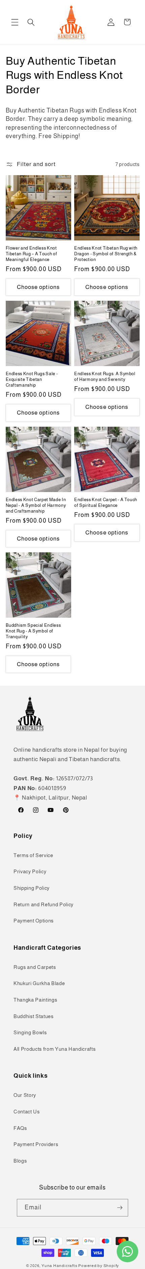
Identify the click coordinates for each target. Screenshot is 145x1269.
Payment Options (33, 920)
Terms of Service (33, 855)
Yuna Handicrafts (59, 1265)
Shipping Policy (31, 888)
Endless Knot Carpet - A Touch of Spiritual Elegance (105, 502)
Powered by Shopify (98, 1265)
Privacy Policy (29, 871)
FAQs (20, 1128)
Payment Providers (35, 1144)
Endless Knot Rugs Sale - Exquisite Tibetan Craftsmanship (32, 379)
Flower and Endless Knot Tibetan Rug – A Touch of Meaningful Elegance (31, 254)
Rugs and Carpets (34, 967)
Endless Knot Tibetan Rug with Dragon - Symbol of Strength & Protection (106, 254)
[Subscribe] (120, 1207)
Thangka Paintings (35, 1000)
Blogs (20, 1161)
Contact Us (26, 1111)
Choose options (38, 287)
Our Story (24, 1095)
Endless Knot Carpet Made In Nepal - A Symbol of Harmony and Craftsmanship (36, 505)
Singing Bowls (30, 1032)
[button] (15, 22)
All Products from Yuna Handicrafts (54, 1049)
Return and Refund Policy (43, 904)
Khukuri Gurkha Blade (39, 983)
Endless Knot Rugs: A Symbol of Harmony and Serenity (105, 376)
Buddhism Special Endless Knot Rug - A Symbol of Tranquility (33, 631)
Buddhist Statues (33, 1016)
